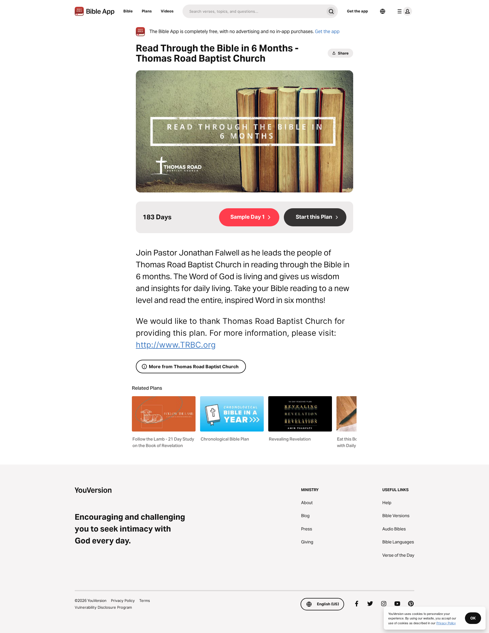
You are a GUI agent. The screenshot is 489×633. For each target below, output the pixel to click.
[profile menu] (403, 11)
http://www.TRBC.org (176, 345)
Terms (144, 600)
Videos (167, 11)
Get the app (357, 11)
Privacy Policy (123, 600)
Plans (147, 11)
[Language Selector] (382, 11)
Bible (128, 11)
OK (473, 618)
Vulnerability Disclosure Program (103, 607)
